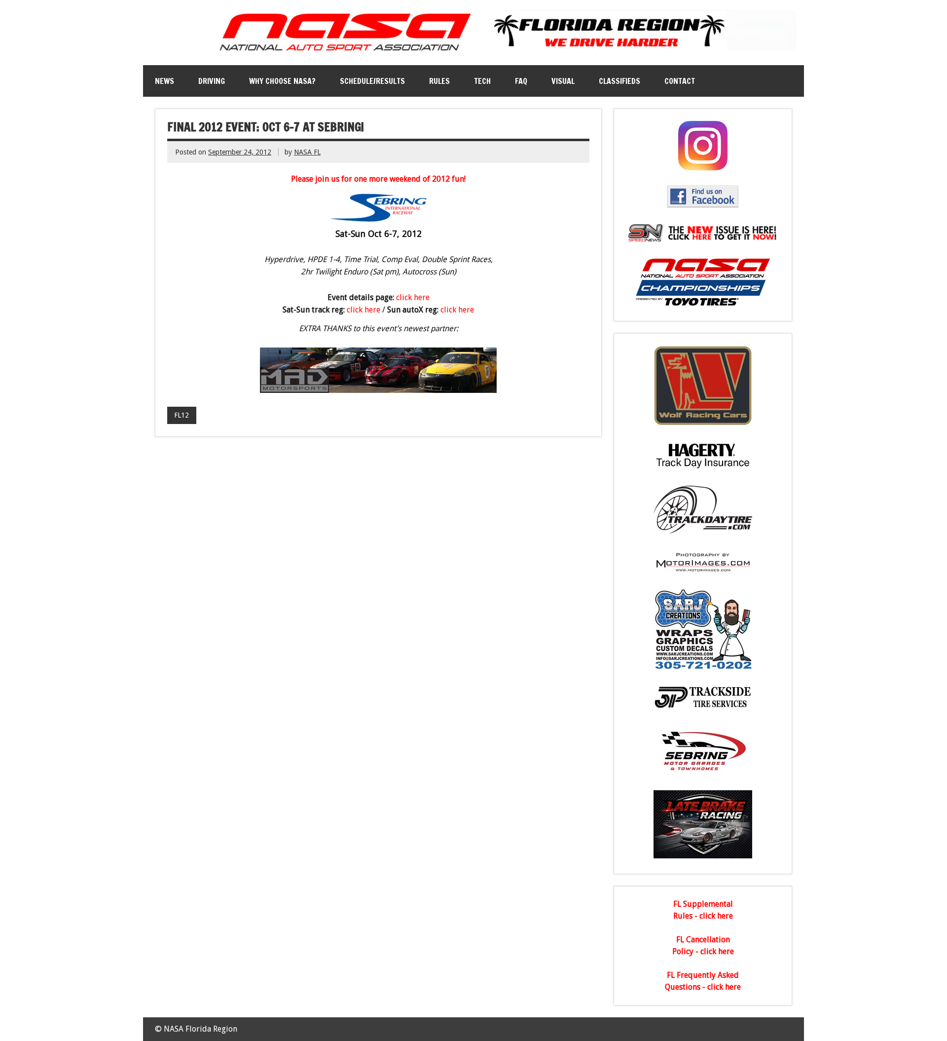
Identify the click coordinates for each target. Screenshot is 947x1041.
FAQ (521, 81)
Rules (439, 81)
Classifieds (619, 81)
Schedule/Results (372, 81)
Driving (211, 81)
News (164, 81)
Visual (563, 81)
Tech (482, 81)
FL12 (181, 415)
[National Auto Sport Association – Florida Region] (473, 53)
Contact (679, 81)
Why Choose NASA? (282, 81)
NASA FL (307, 152)
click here (413, 297)
